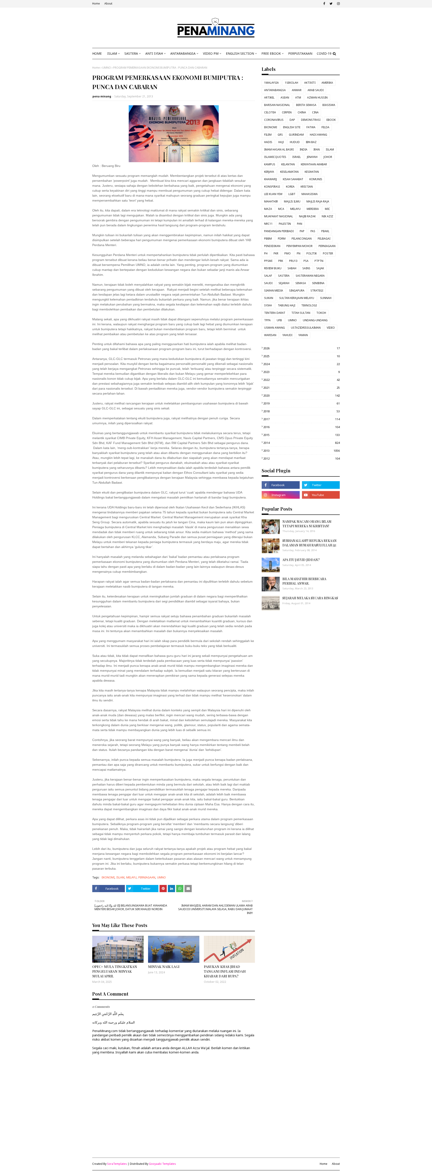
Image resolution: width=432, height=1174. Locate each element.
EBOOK (331, 120)
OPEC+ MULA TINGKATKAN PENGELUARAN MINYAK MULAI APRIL (114, 971)
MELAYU (131, 877)
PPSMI (268, 261)
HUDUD (295, 142)
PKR (276, 253)
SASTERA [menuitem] (131, 53)
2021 (301, 388)
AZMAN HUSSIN (317, 97)
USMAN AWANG (274, 328)
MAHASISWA (310, 194)
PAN (299, 224)
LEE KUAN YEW (273, 194)
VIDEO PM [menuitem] (210, 53)
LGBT (291, 194)
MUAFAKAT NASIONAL (278, 216)
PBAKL (325, 231)
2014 (301, 443)
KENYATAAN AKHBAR (314, 164)
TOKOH (321, 313)
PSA (306, 261)
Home (96, 3)
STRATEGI (316, 290)
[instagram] (338, 3)
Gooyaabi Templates (162, 1164)
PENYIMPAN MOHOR (299, 246)
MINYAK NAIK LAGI (163, 966)
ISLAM (120, 877)
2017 (301, 419)
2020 (301, 395)
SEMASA (300, 283)
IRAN (316, 149)
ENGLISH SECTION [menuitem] (240, 53)
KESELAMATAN (289, 172)
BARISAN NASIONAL (277, 105)
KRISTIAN (307, 187)
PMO (287, 253)
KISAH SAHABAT (293, 179)
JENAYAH (312, 157)
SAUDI (268, 283)
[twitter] (331, 3)
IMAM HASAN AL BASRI (279, 149)
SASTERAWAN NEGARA (310, 276)
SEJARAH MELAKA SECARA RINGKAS (310, 598)
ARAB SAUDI (316, 90)
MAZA (268, 209)
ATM (298, 97)
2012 (301, 458)
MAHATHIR (271, 201)
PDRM (282, 238)
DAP (292, 120)
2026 (301, 348)
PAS (312, 231)
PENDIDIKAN (272, 246)
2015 (301, 435)
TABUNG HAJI (286, 305)
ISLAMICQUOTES (275, 157)
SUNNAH (325, 298)
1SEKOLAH (291, 83)
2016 (301, 427)
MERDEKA (313, 209)
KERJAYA (269, 172)
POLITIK (311, 253)
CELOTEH (270, 112)
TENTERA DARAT (274, 313)
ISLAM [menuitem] (112, 53)
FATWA (310, 127)
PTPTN (319, 261)
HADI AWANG (318, 135)
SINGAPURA (296, 290)
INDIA (303, 149)
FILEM (268, 135)
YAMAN (303, 335)
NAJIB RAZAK (307, 216)
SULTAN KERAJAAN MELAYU (296, 298)
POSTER (328, 253)
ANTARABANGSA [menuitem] (183, 53)
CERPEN (287, 112)
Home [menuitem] (97, 53)
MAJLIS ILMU (292, 201)
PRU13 (293, 261)
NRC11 (268, 224)
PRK (280, 261)
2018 (301, 411)
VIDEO (331, 328)
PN (298, 253)
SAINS (306, 268)
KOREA (290, 187)
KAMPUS (269, 164)
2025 (301, 356)
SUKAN (268, 298)
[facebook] (324, 3)
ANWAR (297, 90)
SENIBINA (318, 283)
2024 (301, 364)
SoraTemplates (117, 1164)
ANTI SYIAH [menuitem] (154, 53)
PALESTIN (285, 224)
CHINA (302, 112)
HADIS (268, 142)
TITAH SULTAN (300, 313)
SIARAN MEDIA (273, 290)
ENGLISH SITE (291, 127)
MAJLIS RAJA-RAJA (317, 201)
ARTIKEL (269, 97)
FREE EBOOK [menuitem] (271, 53)
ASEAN (285, 97)
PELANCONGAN (302, 238)
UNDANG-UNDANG (315, 320)
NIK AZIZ (327, 216)
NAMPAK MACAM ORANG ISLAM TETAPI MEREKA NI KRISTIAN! (306, 523)
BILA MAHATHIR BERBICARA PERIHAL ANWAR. (304, 581)
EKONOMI (108, 877)
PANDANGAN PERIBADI (279, 231)
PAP (302, 231)
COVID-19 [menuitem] (324, 53)
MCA (281, 209)
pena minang (101, 96)
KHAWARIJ (270, 179)
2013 (301, 451)
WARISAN (270, 335)
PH (266, 253)
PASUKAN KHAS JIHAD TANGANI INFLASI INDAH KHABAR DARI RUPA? (225, 971)
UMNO (106, 68)
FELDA (325, 127)
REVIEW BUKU (272, 268)
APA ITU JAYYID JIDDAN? (301, 560)
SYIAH (268, 305)
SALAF (268, 276)
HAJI (281, 142)
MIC (327, 209)
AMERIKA (327, 83)
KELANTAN (288, 164)
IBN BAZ (311, 142)
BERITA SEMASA (306, 105)
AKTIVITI (309, 83)
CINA (315, 112)
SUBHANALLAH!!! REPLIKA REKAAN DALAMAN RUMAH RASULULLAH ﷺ (309, 543)
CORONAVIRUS (274, 120)
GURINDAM (296, 135)
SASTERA (284, 276)
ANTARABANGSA (275, 90)
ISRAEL (296, 157)
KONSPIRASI (272, 187)
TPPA (267, 320)
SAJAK (320, 268)
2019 (301, 403)
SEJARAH (284, 283)
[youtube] (321, 495)
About (108, 3)
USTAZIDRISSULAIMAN (306, 328)
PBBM (268, 238)
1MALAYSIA (271, 83)
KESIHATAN (312, 172)
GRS (280, 135)
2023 (301, 372)
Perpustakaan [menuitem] (300, 53)
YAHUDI (287, 335)
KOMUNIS (315, 179)
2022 (301, 380)
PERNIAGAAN (146, 877)
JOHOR (328, 157)
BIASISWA (328, 105)
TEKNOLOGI (309, 305)
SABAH (292, 268)
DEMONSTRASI (310, 120)
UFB (279, 320)
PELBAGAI (324, 238)
